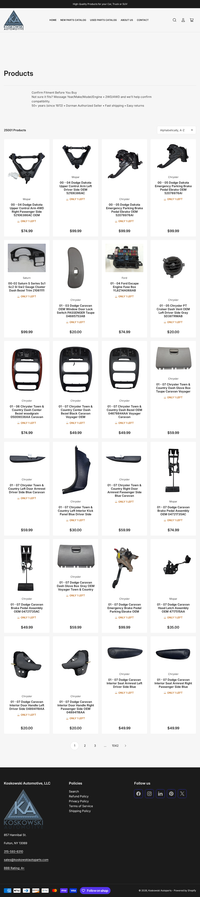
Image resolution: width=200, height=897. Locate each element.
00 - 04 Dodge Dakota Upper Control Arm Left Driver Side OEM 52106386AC (75, 188)
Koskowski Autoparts (159, 890)
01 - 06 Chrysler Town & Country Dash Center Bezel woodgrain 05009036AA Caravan (27, 412)
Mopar (27, 199)
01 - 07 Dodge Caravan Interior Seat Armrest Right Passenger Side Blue (173, 683)
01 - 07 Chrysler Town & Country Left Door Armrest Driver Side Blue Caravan (26, 488)
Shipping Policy (80, 811)
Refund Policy (78, 796)
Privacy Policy (79, 801)
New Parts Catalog (73, 20)
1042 (115, 745)
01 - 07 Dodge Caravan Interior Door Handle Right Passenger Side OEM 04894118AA (75, 707)
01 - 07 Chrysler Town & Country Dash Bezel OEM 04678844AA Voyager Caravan (124, 412)
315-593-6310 (13, 851)
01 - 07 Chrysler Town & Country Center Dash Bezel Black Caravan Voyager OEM (76, 412)
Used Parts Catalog (103, 20)
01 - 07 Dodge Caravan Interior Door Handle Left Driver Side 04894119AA (26, 705)
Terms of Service (81, 806)
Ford (124, 277)
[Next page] (125, 746)
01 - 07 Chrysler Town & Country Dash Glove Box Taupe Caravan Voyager (173, 388)
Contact (143, 20)
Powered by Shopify (185, 890)
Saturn (27, 277)
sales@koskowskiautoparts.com (26, 860)
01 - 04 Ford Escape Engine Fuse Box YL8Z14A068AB (124, 287)
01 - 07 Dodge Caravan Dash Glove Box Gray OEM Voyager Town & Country (76, 586)
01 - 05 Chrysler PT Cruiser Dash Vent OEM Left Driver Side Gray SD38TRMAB (173, 311)
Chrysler (124, 199)
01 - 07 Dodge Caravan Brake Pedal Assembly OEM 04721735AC (173, 510)
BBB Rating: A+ (14, 868)
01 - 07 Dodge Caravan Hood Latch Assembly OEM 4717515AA (173, 608)
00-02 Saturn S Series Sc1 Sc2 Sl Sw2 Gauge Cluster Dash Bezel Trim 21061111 (26, 287)
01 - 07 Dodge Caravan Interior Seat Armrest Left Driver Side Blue (124, 683)
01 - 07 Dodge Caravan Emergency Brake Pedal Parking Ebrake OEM (124, 608)
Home (52, 20)
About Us (127, 20)
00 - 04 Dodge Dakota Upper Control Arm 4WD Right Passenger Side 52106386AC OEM (27, 210)
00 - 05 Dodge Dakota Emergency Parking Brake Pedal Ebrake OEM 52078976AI (124, 210)
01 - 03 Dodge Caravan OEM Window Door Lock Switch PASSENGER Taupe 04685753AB (76, 311)
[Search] (174, 20)
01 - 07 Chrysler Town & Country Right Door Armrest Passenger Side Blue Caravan (124, 490)
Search (74, 791)
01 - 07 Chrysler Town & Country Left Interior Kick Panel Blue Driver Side (75, 510)
